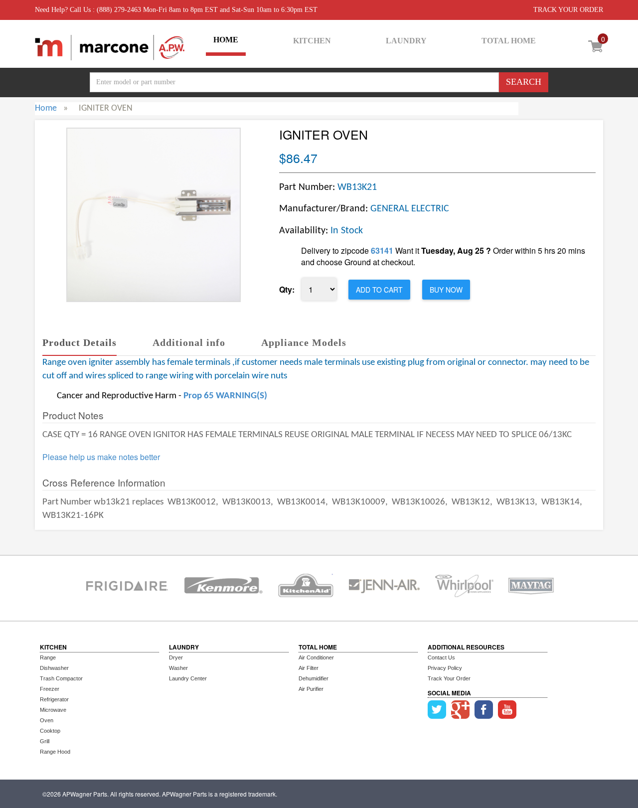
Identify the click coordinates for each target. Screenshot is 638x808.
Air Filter (309, 668)
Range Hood (55, 752)
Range (48, 657)
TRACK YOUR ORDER (568, 9)
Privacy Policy (445, 668)
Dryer (176, 657)
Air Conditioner (316, 657)
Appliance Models (303, 342)
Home (46, 108)
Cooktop (50, 731)
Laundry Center (188, 678)
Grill (44, 741)
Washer (178, 668)
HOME (225, 39)
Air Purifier (311, 689)
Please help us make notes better (101, 457)
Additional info (189, 342)
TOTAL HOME (508, 40)
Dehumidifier (313, 678)
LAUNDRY (406, 40)
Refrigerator (54, 699)
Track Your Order (449, 678)
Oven (46, 720)
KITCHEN (312, 40)
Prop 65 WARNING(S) (225, 396)
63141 (382, 250)
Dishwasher (54, 668)
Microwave (53, 710)
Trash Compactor (61, 678)
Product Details (79, 342)
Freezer (49, 689)
